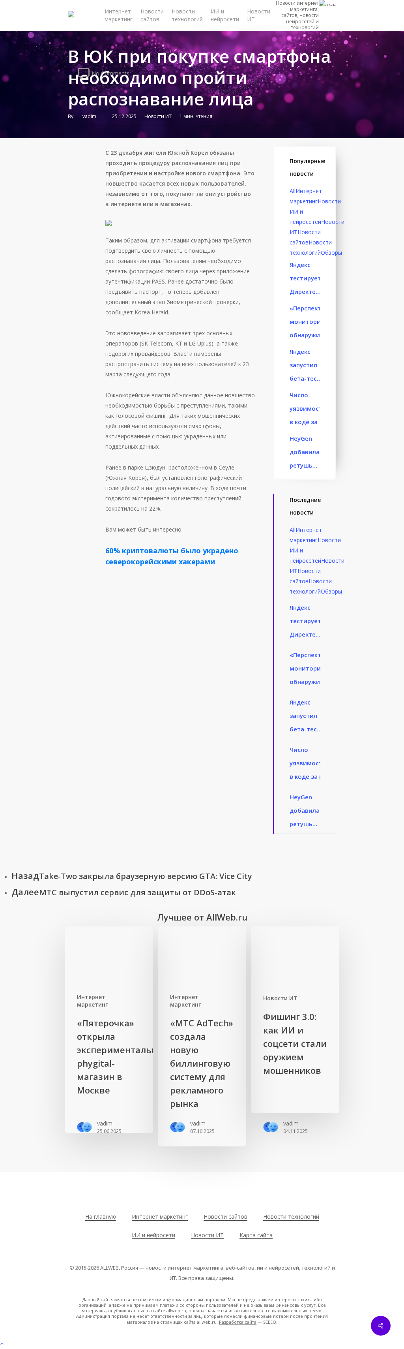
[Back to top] (202, 1344)
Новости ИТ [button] (207, 1235)
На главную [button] (100, 1216)
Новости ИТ (158, 116)
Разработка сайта (237, 1322)
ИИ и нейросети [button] (153, 1235)
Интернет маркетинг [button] (160, 1216)
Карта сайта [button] (256, 1235)
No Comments (109, 73)
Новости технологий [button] (291, 1216)
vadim (89, 116)
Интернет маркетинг (92, 1000)
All (293, 191)
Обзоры (331, 252)
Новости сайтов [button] (225, 1216)
